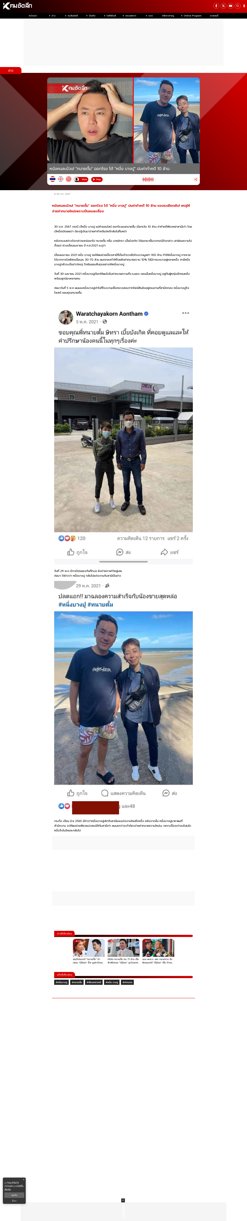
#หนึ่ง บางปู (112, 982)
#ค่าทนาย (127, 982)
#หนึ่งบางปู (61, 982)
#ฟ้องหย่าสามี (94, 982)
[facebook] (216, 5)
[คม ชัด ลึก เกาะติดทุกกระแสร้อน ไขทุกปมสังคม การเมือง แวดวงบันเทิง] (123, 6)
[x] (223, 5)
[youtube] (230, 5)
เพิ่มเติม (7, 1189)
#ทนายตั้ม (77, 982)
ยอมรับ (14, 1195)
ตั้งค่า (14, 1201)
